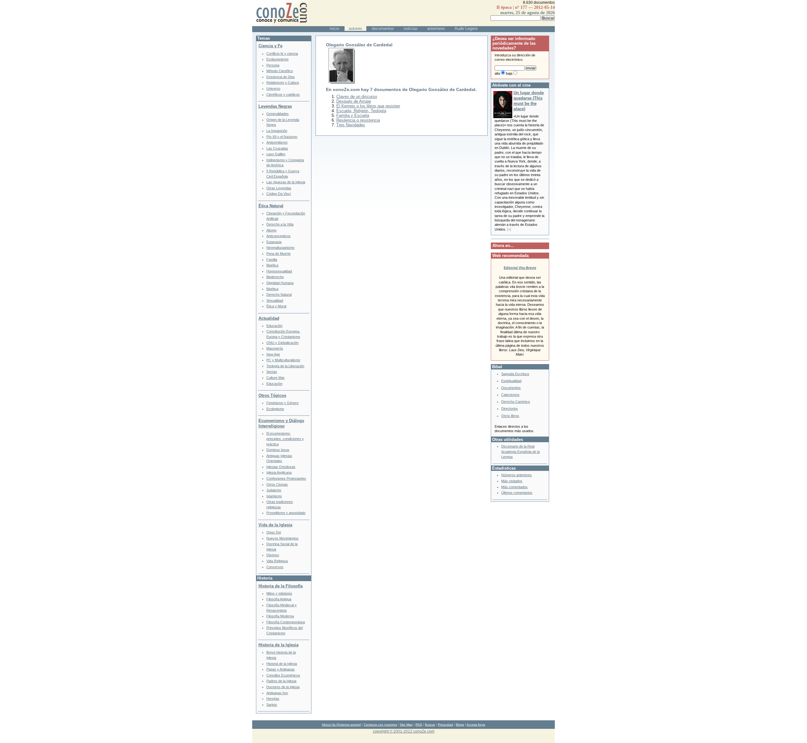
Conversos (274, 567)
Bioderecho (275, 277)
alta (497, 73)
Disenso (272, 555)
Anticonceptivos (278, 236)
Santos (271, 704)
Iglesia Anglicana (279, 472)
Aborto (271, 230)
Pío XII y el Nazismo (281, 137)
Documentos (511, 388)
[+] (509, 229)
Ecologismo (275, 409)
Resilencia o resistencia (358, 120)
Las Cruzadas (277, 148)
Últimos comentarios (516, 492)
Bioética (272, 265)
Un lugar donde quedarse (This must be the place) (529, 100)
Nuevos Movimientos (282, 538)
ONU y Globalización (282, 343)
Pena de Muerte (278, 253)
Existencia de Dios (280, 77)
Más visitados (511, 481)
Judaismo (273, 490)
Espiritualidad (511, 381)
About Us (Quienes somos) (341, 724)
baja (509, 73)
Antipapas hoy (277, 693)
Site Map (406, 724)
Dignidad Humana (279, 283)
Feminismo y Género (282, 403)
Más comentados (514, 487)
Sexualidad (274, 300)
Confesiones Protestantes (286, 478)
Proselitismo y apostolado (285, 513)
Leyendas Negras (275, 106)
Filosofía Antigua (278, 599)
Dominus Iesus (277, 450)
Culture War (275, 378)
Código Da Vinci (278, 194)
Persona (272, 65)
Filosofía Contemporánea (285, 622)
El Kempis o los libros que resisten (368, 106)
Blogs (460, 724)
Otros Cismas (277, 484)
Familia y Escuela (352, 115)
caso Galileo (275, 154)
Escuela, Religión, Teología (361, 110)
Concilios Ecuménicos (283, 675)
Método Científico (279, 71)
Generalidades (277, 114)
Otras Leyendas (278, 188)
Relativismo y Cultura (282, 82)
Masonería (274, 348)
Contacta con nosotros (380, 724)
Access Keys (476, 724)
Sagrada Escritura (515, 374)
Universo (273, 88)
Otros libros (510, 416)
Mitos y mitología (279, 593)
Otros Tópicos (272, 395)
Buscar (430, 724)
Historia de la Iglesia (278, 645)
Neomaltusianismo (280, 247)
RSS (418, 724)
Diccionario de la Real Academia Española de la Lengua (520, 451)
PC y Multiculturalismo (283, 360)
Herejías (272, 698)
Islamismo (274, 496)
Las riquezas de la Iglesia (285, 182)
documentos (383, 28)
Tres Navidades (350, 125)
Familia (271, 259)
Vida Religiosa (277, 561)
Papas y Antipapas (280, 669)
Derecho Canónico (515, 401)
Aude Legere (466, 28)
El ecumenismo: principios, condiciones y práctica (285, 439)
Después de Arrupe (353, 101)
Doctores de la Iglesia (282, 687)
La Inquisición (276, 131)
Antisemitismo (276, 142)
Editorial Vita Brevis (520, 268)
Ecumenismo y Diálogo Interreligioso (281, 423)
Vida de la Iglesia (275, 525)
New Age (273, 354)
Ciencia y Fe (270, 45)
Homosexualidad (279, 271)
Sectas (271, 372)
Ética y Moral (276, 306)
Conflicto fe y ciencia (282, 53)
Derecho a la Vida (279, 224)
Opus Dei (273, 532)
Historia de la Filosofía (280, 586)
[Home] (281, 24)
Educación (274, 326)
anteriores (436, 28)
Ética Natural (270, 205)
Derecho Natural (279, 294)
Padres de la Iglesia (281, 681)
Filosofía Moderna (280, 616)
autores (355, 28)
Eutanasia (274, 242)
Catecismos (510, 395)
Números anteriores (516, 475)
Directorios (509, 408)
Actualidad (268, 318)
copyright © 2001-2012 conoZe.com (403, 731)
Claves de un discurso (356, 96)
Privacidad (445, 724)
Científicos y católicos (283, 94)
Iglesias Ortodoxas (280, 467)
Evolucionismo (277, 59)
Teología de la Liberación (285, 366)
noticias (411, 28)
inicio (334, 28)
